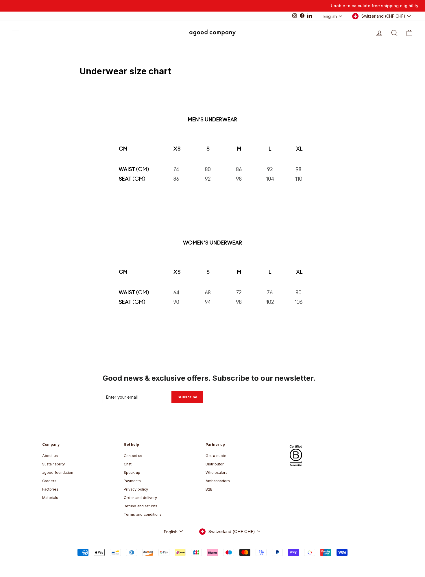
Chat (128, 464)
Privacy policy (136, 489)
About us (50, 456)
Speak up (132, 472)
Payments (132, 481)
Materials (50, 497)
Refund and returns (140, 506)
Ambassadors (218, 481)
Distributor (215, 464)
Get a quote (216, 456)
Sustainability (53, 464)
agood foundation (57, 472)
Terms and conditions (143, 514)
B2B (209, 489)
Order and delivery (140, 497)
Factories (50, 489)
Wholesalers (217, 472)
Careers (49, 481)
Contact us (133, 456)
